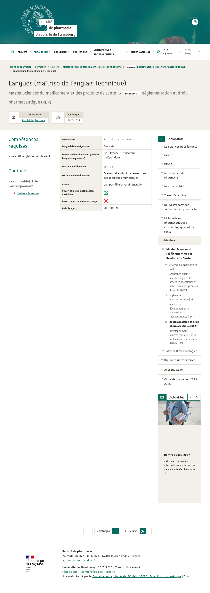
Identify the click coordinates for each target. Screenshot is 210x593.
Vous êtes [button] (188, 52)
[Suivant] (197, 397)
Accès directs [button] (167, 52)
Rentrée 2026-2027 (177, 455)
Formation (40, 66)
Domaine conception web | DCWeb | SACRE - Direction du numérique (136, 576)
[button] (158, 52)
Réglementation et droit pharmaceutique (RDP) (161, 66)
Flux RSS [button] (131, 531)
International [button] (140, 52)
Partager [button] (103, 531)
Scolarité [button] (60, 52)
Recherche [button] (80, 52)
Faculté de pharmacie (20, 66)
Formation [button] (41, 52)
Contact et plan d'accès (82, 560)
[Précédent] (190, 397)
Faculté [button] (22, 52)
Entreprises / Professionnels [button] (104, 52)
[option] (180, 452)
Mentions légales (91, 572)
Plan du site (70, 572)
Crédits (110, 572)
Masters (54, 66)
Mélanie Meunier (28, 193)
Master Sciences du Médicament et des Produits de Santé (92, 66)
